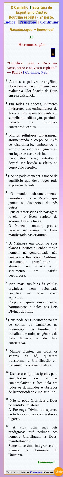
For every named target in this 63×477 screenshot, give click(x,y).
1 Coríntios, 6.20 (34, 72)
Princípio (27, 22)
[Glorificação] (53, 55)
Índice (9, 22)
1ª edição (36, 472)
